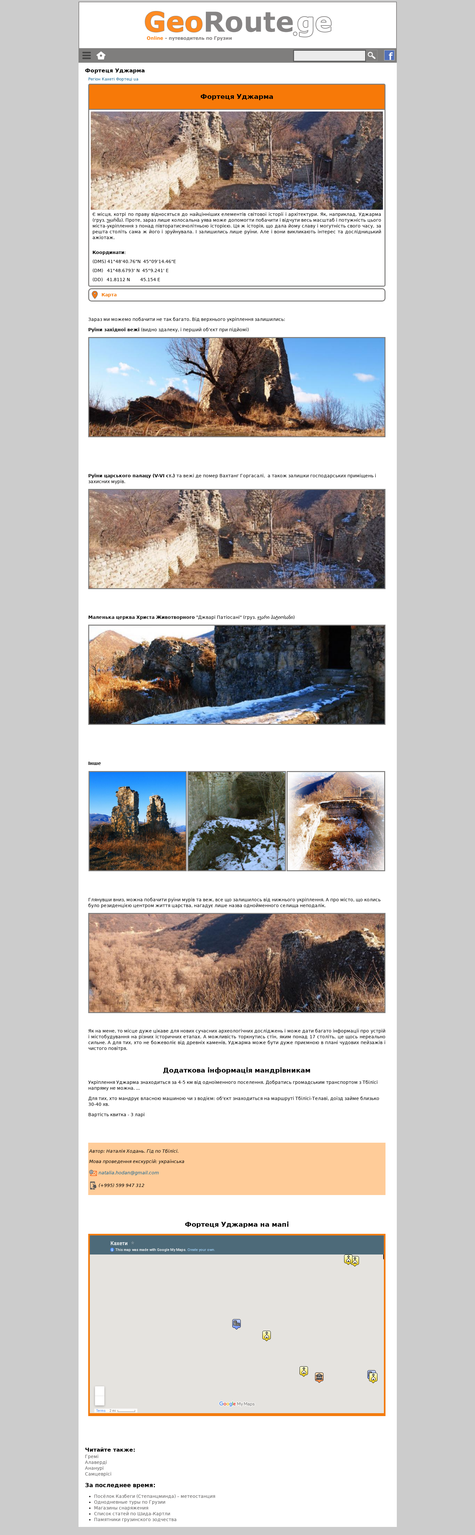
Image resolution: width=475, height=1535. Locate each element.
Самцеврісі (98, 1474)
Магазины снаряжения (121, 1507)
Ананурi (94, 1468)
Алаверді (96, 1462)
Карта (109, 294)
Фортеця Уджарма (236, 97)
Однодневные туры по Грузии (129, 1502)
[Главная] (238, 25)
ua (135, 79)
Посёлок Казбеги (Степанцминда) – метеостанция (154, 1496)
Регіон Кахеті (101, 79)
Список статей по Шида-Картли (132, 1513)
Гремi (92, 1456)
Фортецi (124, 79)
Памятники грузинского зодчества (135, 1519)
